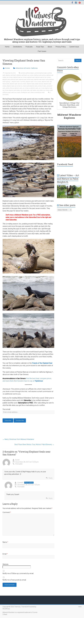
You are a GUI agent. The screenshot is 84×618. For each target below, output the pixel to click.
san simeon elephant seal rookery (11, 90)
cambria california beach (27, 73)
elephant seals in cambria (18, 81)
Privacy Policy (61, 47)
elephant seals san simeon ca (14, 86)
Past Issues (42, 51)
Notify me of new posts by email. (14, 580)
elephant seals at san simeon (43, 77)
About (50, 47)
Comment (7, 512)
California (34, 68)
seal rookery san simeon (43, 90)
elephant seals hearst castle (41, 79)
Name (5, 542)
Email (5, 554)
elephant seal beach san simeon (25, 75)
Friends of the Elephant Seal (42, 363)
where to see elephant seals (37, 92)
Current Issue (74, 47)
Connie (7, 68)
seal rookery (33, 90)
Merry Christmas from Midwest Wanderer (18, 439)
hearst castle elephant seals (30, 86)
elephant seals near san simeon (18, 84)
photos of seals (42, 86)
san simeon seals (25, 90)
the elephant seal (25, 92)
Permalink (18, 464)
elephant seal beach (11, 75)
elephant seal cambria (40, 75)
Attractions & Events (23, 68)
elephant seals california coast (10, 79)
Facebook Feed (65, 164)
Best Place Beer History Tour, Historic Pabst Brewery (34, 444)
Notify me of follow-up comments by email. (18, 573)
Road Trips (40, 47)
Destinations (17, 47)
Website (5, 564)
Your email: (6, 409)
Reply (51, 478)
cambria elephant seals (41, 73)
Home (7, 47)
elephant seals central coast (26, 79)
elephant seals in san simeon (33, 81)
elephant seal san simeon (20, 77)
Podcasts (29, 47)
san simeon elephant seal (45, 88)
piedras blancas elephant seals (14, 88)
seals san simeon (15, 92)
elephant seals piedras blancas (35, 84)
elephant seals (31, 77)
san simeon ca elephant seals (30, 88)
